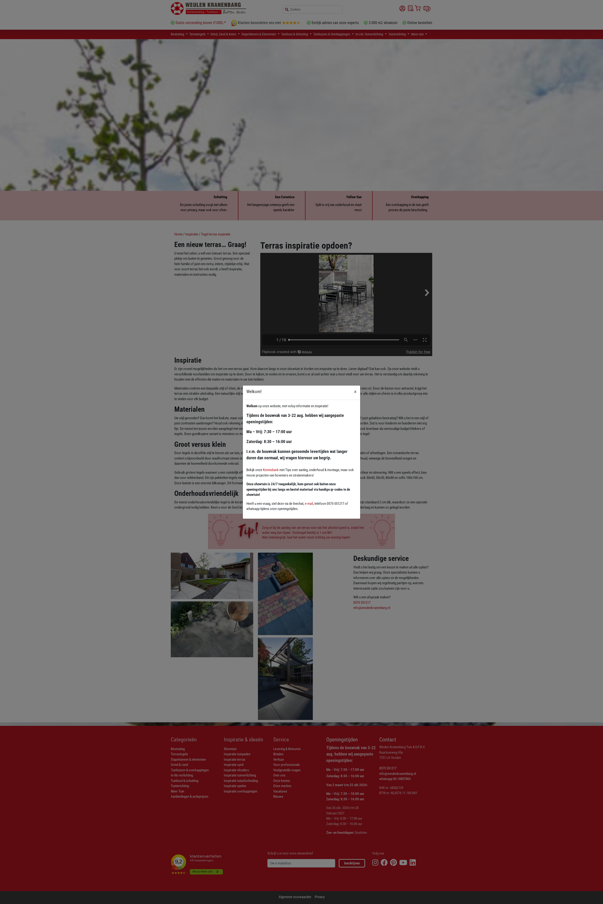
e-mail (309, 503)
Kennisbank (271, 470)
